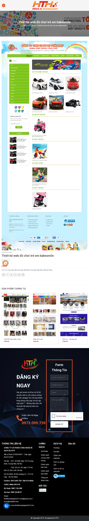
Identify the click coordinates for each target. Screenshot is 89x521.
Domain (56, 452)
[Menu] (3, 5)
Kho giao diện (12, 270)
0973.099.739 (32, 423)
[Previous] (1, 320)
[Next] (87, 320)
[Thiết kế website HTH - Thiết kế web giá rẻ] (45, 5)
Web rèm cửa (38, 339)
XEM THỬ (15, 314)
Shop (33, 25)
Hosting (56, 448)
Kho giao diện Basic (24, 270)
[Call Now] (5, 263)
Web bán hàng (7, 252)
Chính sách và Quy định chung (45, 458)
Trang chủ (26, 25)
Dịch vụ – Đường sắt (70, 339)
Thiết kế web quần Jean (12, 339)
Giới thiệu (44, 451)
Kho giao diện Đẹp (37, 270)
